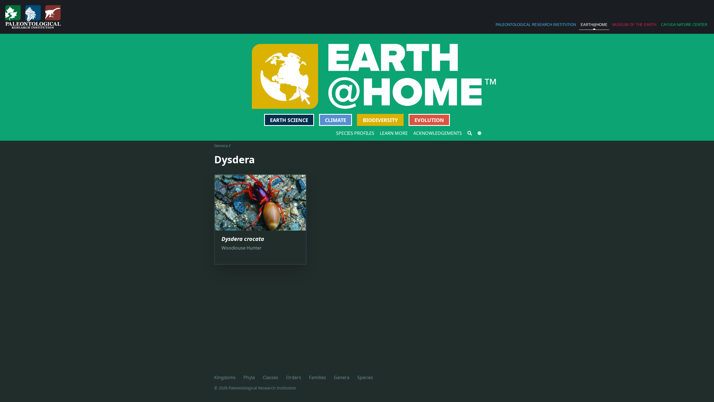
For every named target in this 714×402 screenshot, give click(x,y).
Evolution (429, 120)
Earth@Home (594, 25)
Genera (221, 145)
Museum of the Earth (634, 25)
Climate (335, 120)
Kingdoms (225, 377)
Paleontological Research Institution (536, 25)
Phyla (249, 377)
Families (317, 377)
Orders (293, 377)
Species (365, 377)
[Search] (469, 133)
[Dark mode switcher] (479, 133)
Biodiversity (380, 120)
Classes (270, 377)
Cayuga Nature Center (684, 25)
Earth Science (289, 120)
